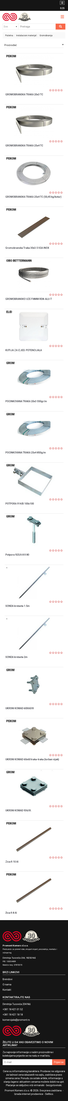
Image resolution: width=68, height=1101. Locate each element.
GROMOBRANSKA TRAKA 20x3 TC (24, 94)
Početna (9, 35)
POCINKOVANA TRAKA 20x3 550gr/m (26, 401)
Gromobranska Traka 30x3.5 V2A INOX (27, 247)
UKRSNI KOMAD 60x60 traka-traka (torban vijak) (32, 759)
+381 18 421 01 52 (13, 1009)
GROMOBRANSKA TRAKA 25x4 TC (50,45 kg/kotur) (33, 196)
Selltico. (49, 1094)
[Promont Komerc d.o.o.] (17, 17)
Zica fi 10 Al (11, 861)
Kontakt (7, 989)
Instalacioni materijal (26, 35)
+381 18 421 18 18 (13, 1014)
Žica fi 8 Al (11, 912)
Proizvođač (10, 45)
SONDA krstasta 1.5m (17, 606)
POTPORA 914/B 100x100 (19, 503)
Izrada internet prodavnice (28, 1094)
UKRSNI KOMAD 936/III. (18, 810)
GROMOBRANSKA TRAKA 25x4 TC (24, 145)
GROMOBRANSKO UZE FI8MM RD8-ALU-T (28, 299)
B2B (62, 8)
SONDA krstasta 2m (16, 657)
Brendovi (7, 979)
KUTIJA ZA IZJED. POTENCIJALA (23, 350)
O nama (7, 984)
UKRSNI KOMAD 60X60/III (19, 708)
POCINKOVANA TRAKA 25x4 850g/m (25, 452)
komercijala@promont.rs (16, 1019)
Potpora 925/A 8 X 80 (17, 554)
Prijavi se (59, 1062)
